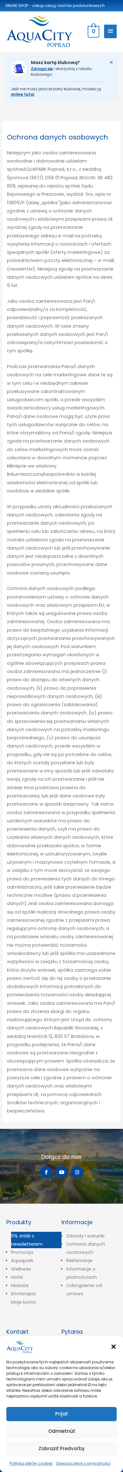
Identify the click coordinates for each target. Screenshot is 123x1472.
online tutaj (22, 94)
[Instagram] (77, 1172)
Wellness (21, 1269)
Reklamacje (79, 1260)
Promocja (22, 1252)
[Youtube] (62, 1172)
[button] (113, 1347)
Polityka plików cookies (31, 1463)
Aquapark (22, 1260)
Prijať (61, 1413)
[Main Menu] (110, 31)
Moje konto (23, 1302)
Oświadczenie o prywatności (83, 1463)
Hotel (17, 1277)
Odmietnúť (61, 1431)
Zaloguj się (42, 68)
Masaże (20, 1285)
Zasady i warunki (85, 1236)
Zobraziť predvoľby (61, 1448)
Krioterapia (23, 1293)
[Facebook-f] (46, 1172)
